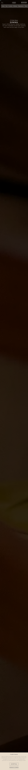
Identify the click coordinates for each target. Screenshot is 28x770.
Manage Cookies (14, 767)
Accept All (14, 764)
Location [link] (10, 6)
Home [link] (3, 6)
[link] (24, 2)
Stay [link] (6, 6)
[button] (2, 2)
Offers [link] (26, 6)
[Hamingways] (14, 2)
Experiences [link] (21, 6)
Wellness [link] (15, 6)
